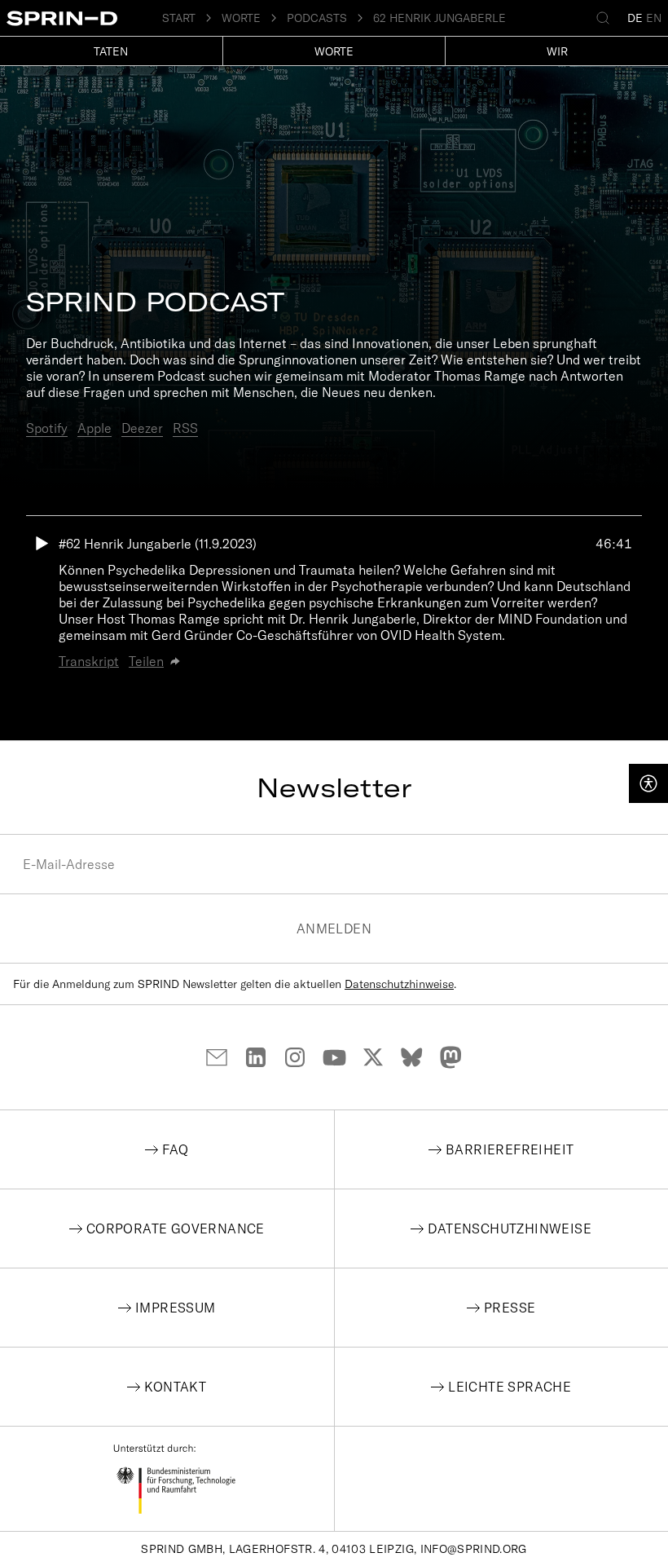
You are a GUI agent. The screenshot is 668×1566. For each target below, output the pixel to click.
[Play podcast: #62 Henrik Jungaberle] (42, 602)
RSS (185, 428)
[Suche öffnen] (606, 18)
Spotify (47, 428)
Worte (334, 51)
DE (635, 18)
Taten (111, 51)
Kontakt (175, 1387)
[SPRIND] (84, 18)
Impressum (175, 1307)
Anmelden (334, 928)
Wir (557, 51)
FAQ (175, 1149)
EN (653, 18)
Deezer (142, 428)
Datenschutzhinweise (399, 984)
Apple (94, 428)
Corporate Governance (175, 1228)
